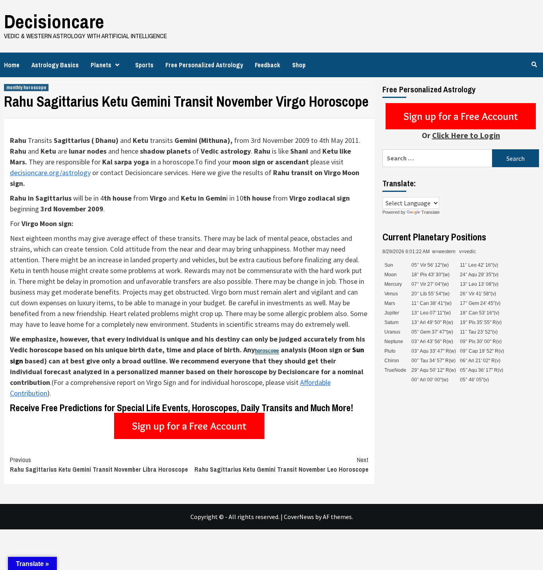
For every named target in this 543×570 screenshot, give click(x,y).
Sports (144, 65)
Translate (430, 212)
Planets (101, 65)
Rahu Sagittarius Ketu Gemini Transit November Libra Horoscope (99, 464)
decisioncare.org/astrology (50, 172)
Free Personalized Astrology (204, 65)
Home (11, 65)
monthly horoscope (26, 87)
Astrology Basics (55, 65)
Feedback (267, 65)
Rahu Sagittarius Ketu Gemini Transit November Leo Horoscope (281, 464)
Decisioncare (54, 21)
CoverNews (299, 517)
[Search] (534, 64)
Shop (299, 65)
